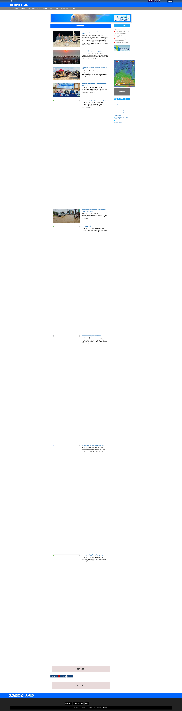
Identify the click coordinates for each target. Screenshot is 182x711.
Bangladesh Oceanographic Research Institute (121, 121)
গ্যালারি (50, 8)
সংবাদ (16, 8)
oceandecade (119, 108)
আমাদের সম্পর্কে (68, 703)
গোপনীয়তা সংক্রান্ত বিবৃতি (78, 703)
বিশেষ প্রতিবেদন (64, 8)
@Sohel (105, 707)
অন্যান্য (57, 8)
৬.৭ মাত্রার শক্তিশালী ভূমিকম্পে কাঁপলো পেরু (121, 29)
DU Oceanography (120, 110)
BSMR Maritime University (121, 106)
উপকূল (28, 8)
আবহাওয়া (72, 8)
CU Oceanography (120, 112)
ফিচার (44, 8)
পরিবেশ (39, 8)
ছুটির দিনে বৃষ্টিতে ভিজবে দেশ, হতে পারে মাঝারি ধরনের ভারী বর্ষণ (122, 32)
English (170, 1)
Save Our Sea (119, 102)
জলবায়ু (33, 8)
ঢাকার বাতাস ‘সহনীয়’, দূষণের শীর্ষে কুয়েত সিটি (122, 36)
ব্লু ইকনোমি (22, 8)
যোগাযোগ (86, 703)
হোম (12, 8)
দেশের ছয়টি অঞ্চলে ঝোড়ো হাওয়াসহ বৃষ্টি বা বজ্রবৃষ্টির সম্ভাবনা (122, 39)
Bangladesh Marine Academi (122, 104)
